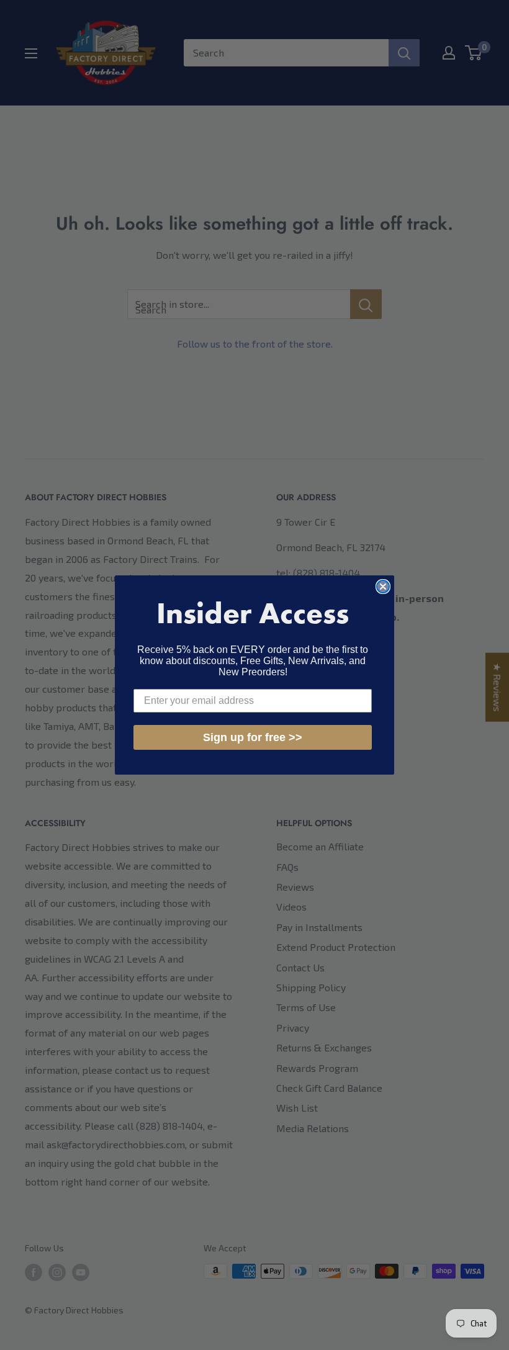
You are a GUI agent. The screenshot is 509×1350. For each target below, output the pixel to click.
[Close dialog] (383, 586)
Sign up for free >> (252, 737)
